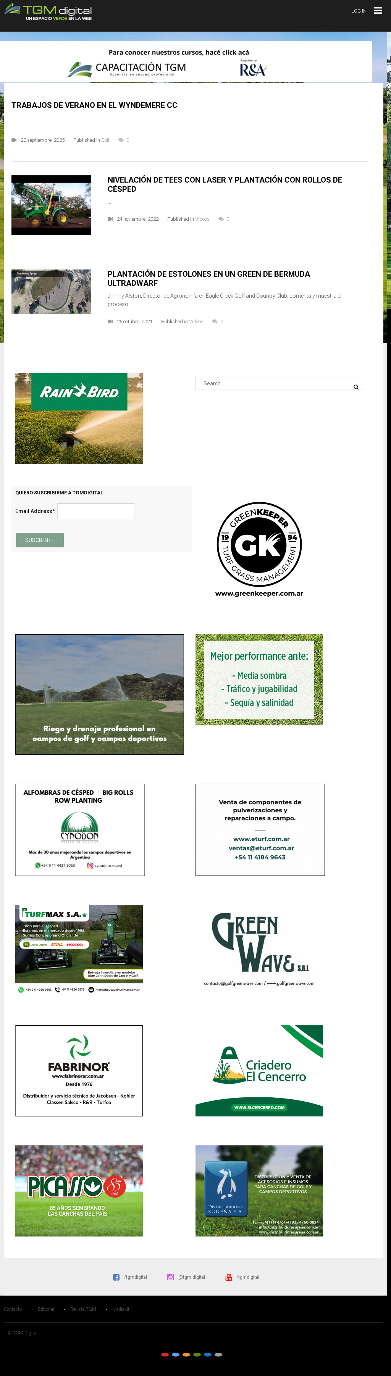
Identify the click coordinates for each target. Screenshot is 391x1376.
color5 (208, 1355)
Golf (105, 140)
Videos (202, 219)
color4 (197, 1355)
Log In (359, 11)
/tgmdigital (135, 1277)
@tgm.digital (191, 1277)
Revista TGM (83, 1309)
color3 (186, 1355)
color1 (165, 1355)
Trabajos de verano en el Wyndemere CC (94, 105)
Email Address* (35, 511)
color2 (175, 1355)
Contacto (13, 1309)
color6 (218, 1355)
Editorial (46, 1309)
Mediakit (120, 1309)
